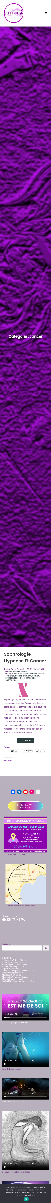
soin (34, 678)
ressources (19, 678)
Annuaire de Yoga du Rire (13, 962)
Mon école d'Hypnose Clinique (15, 977)
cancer (41, 673)
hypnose (9, 678)
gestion (35, 676)
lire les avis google (25, 806)
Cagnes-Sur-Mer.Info (10, 968)
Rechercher (6, 944)
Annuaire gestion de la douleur (14, 964)
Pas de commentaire (17, 671)
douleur (18, 676)
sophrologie (10, 680)
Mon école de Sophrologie (13, 979)
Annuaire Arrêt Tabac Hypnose (15, 960)
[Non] (47, 1193)
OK (26, 1199)
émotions (27, 676)
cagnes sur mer (30, 673)
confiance (9, 676)
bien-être (18, 673)
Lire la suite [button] (25, 740)
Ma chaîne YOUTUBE (11, 975)
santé (28, 678)
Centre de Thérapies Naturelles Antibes (18, 971)
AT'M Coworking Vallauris (13, 966)
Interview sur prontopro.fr (12, 973)
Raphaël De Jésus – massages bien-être (18, 981)
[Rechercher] (46, 948)
